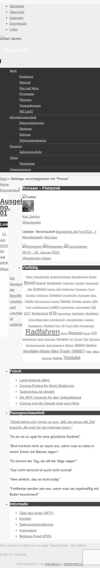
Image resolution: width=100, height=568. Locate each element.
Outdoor (89, 319)
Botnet (92, 276)
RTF (94, 333)
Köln (95, 301)
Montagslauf (40, 313)
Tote (85, 339)
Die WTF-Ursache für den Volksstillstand (50, 397)
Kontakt (25, 518)
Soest (40, 339)
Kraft (28, 307)
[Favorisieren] (75, 246)
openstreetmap (75, 319)
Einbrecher (68, 289)
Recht (64, 333)
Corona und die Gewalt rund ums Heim (49, 403)
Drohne (51, 289)
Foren (91, 289)
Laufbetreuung (40, 307)
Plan (57, 325)
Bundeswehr (54, 283)
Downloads (18, 23)
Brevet (29, 283)
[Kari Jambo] (28, 211)
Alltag (4, 269)
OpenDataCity (58, 319)
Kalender (17, 18)
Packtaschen (35, 325)
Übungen (94, 339)
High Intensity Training (46, 301)
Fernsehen (81, 289)
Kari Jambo (16, 49)
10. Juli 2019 (4, 240)
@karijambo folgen (36, 258)
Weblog (80, 345)
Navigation (78, 313)
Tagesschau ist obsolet (36, 391)
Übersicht (17, 12)
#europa (50, 237)
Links (14, 29)
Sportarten (62, 339)
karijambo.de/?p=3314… (76, 232)
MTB (53, 313)
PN (63, 325)
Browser (41, 283)
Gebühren (42, 295)
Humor (65, 301)
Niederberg (92, 313)
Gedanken (55, 295)
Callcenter (68, 283)
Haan (93, 295)
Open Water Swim (39, 319)
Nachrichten (64, 313)
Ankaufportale (41, 276)
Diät (30, 289)
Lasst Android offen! (34, 380)
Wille (89, 351)
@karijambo (31, 222)
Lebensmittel (83, 307)
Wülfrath (57, 358)
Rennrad (75, 333)
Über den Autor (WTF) (36, 513)
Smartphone (29, 339)
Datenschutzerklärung (36, 524)
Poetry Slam (72, 325)
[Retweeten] (53, 246)
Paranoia (49, 325)
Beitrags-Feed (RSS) (35, 536)
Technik (78, 339)
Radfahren (42, 332)
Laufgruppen (67, 307)
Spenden (50, 339)
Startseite (17, 6)
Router (87, 333)
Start (3, 179)
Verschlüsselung (55, 345)
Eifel (58, 289)
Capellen (80, 283)
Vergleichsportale (35, 345)
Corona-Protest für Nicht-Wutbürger (46, 386)
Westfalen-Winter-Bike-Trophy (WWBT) (54, 351)
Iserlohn (87, 301)
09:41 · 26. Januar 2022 (40, 252)
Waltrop (69, 345)
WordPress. (73, 564)
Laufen (54, 307)
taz (71, 339)
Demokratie (92, 283)
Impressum (28, 530)
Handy (29, 301)
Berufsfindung (80, 276)
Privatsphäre (87, 325)
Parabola (52, 564)
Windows (47, 358)
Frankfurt (31, 295)
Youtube (72, 357)
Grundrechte (70, 295)
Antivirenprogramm (60, 276)
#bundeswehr (32, 237)
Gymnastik (83, 295)
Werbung (91, 345)
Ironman (77, 301)
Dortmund (39, 289)
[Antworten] (32, 246)
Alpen (29, 276)
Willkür (96, 351)
